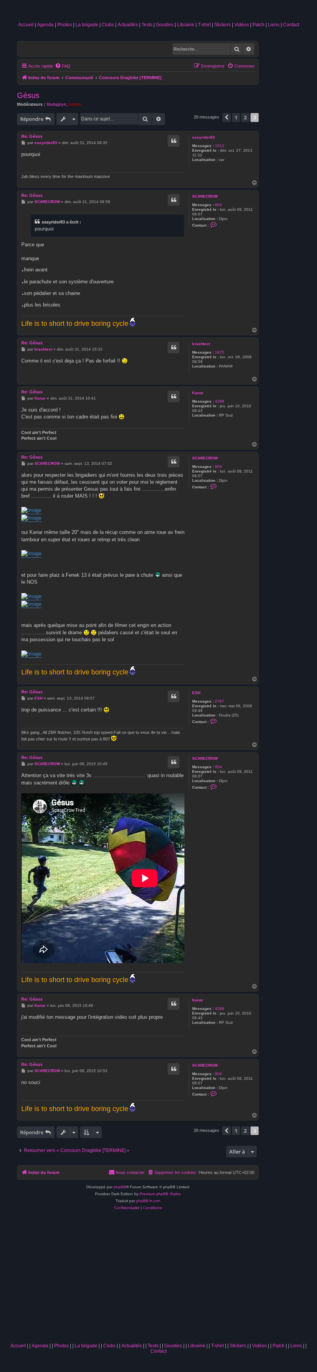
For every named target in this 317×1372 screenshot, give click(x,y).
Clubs (108, 24)
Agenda (45, 24)
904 (218, 205)
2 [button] (245, 117)
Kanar (197, 393)
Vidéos (241, 24)
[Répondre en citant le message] (173, 141)
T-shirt (204, 24)
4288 (219, 401)
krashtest (201, 344)
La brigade (86, 24)
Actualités (128, 24)
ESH (196, 693)
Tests (146, 24)
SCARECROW (205, 196)
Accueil (26, 24)
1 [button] (236, 117)
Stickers (222, 24)
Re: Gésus (32, 136)
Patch (258, 24)
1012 (219, 146)
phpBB (120, 1187)
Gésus (28, 95)
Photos (64, 24)
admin (74, 104)
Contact (291, 24)
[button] (226, 117)
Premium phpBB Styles (160, 1194)
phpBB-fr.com (148, 1201)
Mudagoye (56, 104)
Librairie (185, 24)
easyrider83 (203, 137)
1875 (219, 352)
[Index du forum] (158, 12)
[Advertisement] (158, 1281)
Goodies (165, 24)
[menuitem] (62, 66)
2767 (219, 701)
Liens (274, 24)
